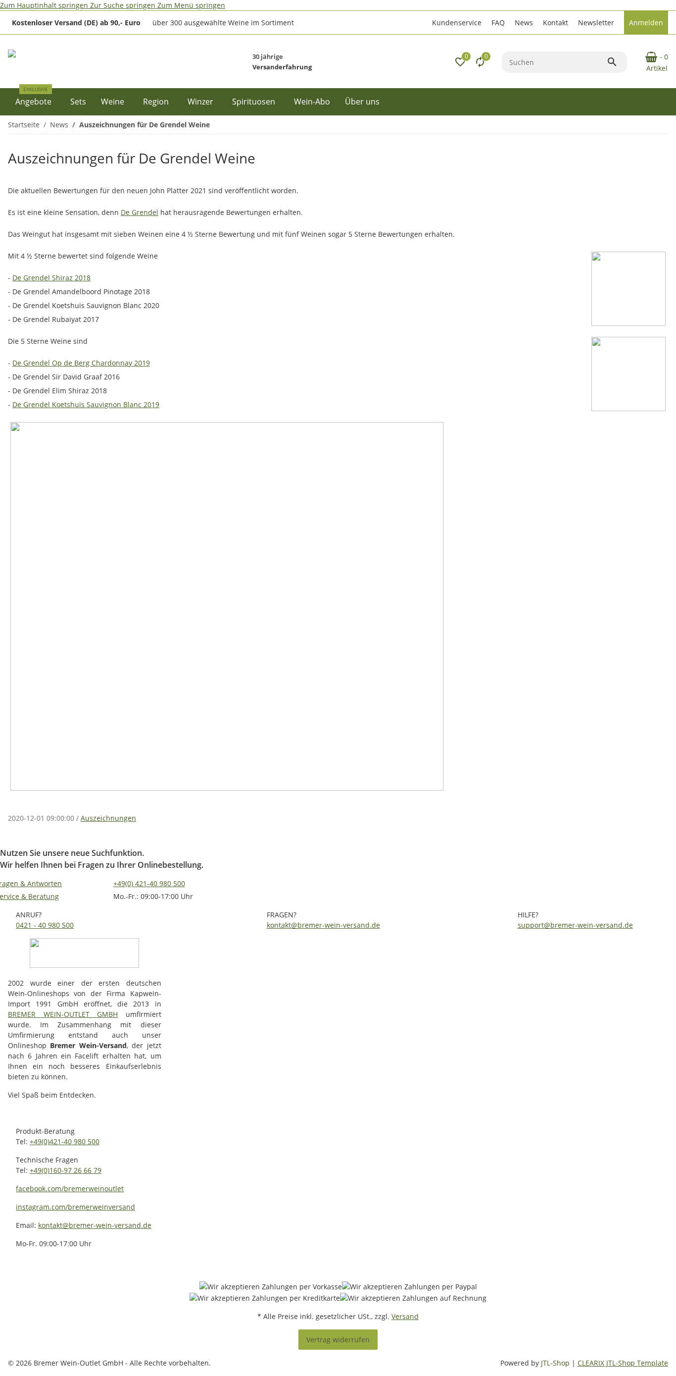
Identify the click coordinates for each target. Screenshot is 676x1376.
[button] (455, 22)
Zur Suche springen (123, 5)
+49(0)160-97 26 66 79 (65, 1170)
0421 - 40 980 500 (45, 925)
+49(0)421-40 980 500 (64, 1141)
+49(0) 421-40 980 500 (149, 883)
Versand (405, 1316)
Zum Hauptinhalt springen (45, 5)
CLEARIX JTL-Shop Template (623, 1363)
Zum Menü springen (191, 5)
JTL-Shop (556, 1363)
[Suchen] (616, 62)
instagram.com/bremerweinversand (75, 1207)
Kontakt (555, 22)
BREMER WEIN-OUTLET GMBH (63, 1014)
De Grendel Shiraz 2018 (51, 277)
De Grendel (139, 212)
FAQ (498, 22)
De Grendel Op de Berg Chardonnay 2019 (81, 363)
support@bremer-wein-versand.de (575, 925)
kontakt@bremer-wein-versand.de (323, 925)
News (524, 22)
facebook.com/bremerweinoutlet (70, 1188)
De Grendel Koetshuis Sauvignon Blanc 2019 (85, 404)
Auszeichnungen (108, 818)
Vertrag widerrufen (338, 1339)
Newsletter (596, 22)
